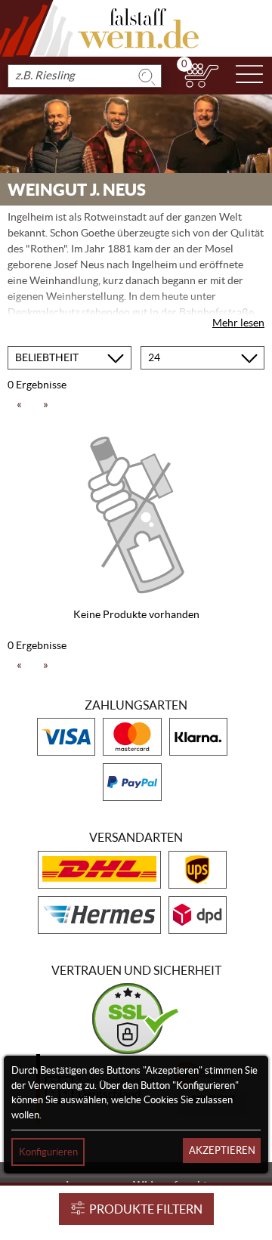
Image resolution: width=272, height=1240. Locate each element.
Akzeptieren (222, 1150)
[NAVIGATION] (249, 75)
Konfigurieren (48, 1152)
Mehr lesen (238, 323)
